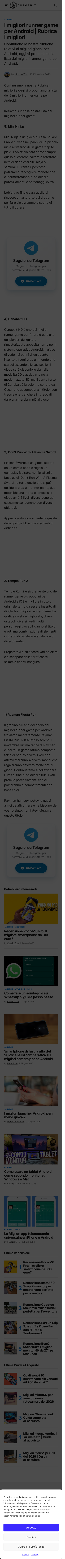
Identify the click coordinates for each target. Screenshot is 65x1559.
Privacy (34, 1554)
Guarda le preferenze (31, 1546)
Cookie (25, 1554)
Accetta (31, 1527)
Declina (31, 1537)
